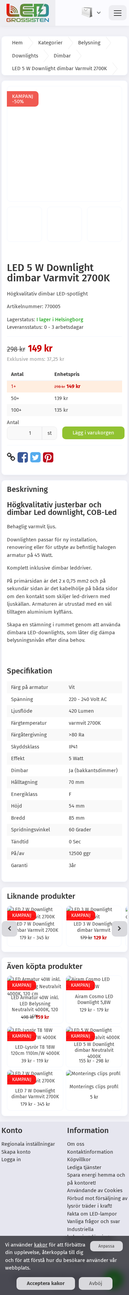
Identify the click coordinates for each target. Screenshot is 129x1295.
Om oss (75, 1144)
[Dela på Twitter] (35, 457)
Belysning (89, 43)
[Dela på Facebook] (23, 457)
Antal (13, 422)
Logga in (11, 1159)
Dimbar (62, 56)
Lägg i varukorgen (93, 433)
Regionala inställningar (28, 1144)
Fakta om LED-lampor (92, 1214)
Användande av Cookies (94, 1190)
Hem (17, 43)
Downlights (25, 56)
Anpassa (106, 1246)
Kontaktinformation (90, 1152)
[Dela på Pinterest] (48, 457)
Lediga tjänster (84, 1167)
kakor (40, 1245)
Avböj (95, 1283)
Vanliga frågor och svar (93, 1221)
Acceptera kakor (46, 1283)
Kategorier (50, 43)
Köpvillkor (79, 1159)
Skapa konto (16, 1152)
